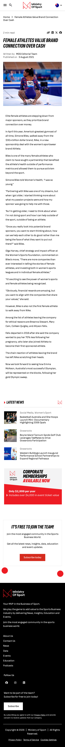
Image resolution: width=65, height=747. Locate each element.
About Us (8, 636)
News (6, 645)
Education (8, 660)
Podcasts (8, 665)
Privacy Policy (40, 715)
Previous (5, 570)
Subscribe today (32, 557)
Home (6, 17)
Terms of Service (31, 739)
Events (7, 655)
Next (60, 574)
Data (5, 650)
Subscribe (13, 706)
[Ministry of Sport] (32, 5)
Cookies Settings (49, 739)
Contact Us (9, 640)
